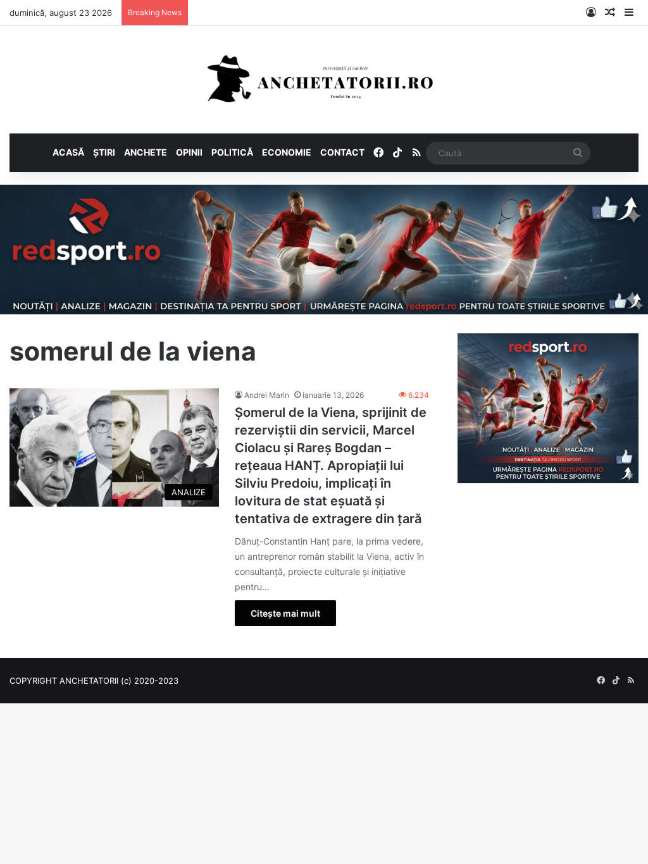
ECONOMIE (286, 152)
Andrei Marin (266, 395)
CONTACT (342, 152)
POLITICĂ (232, 152)
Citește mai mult (285, 613)
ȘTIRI (104, 152)
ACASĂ (68, 152)
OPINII (189, 152)
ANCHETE (145, 152)
